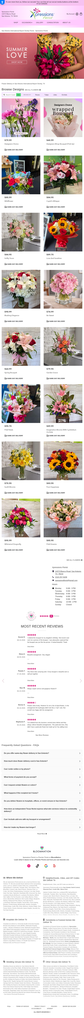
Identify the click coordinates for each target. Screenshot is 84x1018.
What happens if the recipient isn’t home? (21, 793)
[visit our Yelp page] (54, 865)
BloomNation (56, 857)
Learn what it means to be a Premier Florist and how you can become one (41, 860)
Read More (41, 834)
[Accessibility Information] (2, 2)
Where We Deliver (14, 878)
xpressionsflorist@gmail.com (66, 580)
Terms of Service (22, 1006)
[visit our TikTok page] (37, 866)
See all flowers (32, 90)
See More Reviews (42, 735)
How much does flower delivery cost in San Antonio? (26, 761)
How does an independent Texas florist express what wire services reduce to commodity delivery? (40, 810)
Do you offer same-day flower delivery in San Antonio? (26, 753)
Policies (54, 1006)
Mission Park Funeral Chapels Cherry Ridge (56, 949)
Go (18, 95)
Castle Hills (56, 889)
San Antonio (67, 887)
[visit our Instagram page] (29, 865)
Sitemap (50, 1008)
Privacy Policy (40, 1006)
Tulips (47, 95)
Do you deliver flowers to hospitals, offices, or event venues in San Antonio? (35, 801)
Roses (37, 95)
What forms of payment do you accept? (20, 777)
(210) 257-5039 (61, 577)
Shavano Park (47, 889)
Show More (30, 646)
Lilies (55, 95)
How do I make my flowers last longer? (20, 827)
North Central (75, 887)
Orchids (64, 95)
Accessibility (36, 1008)
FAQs (9, 1006)
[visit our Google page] (46, 865)
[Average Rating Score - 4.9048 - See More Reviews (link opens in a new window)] (44, 616)
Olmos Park (64, 889)
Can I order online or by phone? (17, 769)
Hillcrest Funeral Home (50, 953)
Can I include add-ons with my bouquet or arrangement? (27, 819)
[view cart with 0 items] (81, 13)
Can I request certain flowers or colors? (20, 785)
